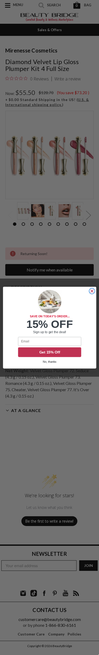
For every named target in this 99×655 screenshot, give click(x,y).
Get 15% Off (49, 352)
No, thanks (49, 361)
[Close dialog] (92, 291)
